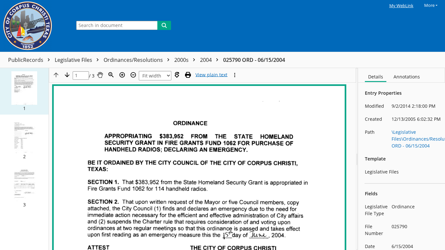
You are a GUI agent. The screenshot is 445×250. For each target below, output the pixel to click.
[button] (24, 91)
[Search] (164, 25)
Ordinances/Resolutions (134, 59)
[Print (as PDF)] (188, 74)
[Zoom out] (133, 74)
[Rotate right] (176, 74)
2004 (206, 59)
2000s (182, 59)
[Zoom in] (122, 74)
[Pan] (100, 74)
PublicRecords (26, 59)
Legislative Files (74, 59)
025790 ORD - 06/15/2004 (254, 59)
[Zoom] (111, 74)
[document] (401, 159)
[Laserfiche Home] (34, 26)
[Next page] (67, 74)
